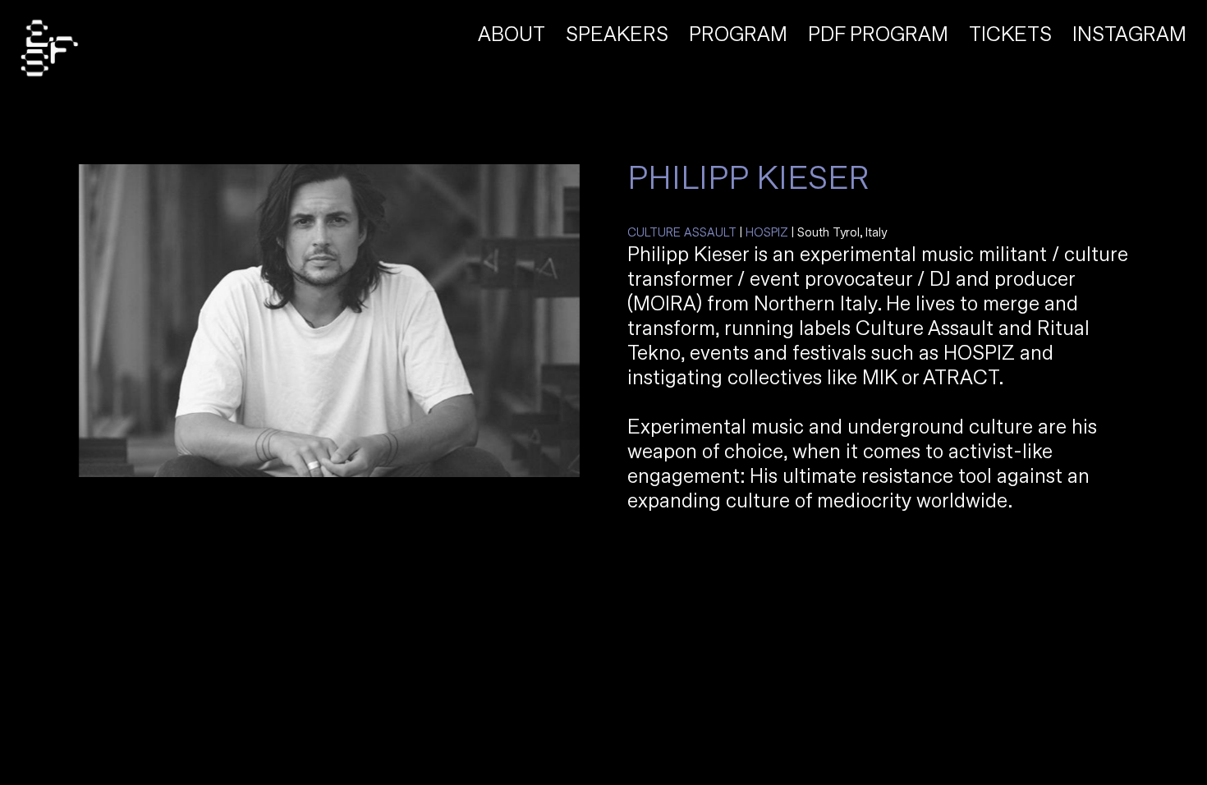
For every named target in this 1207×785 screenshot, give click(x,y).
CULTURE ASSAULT (682, 232)
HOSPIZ (767, 232)
